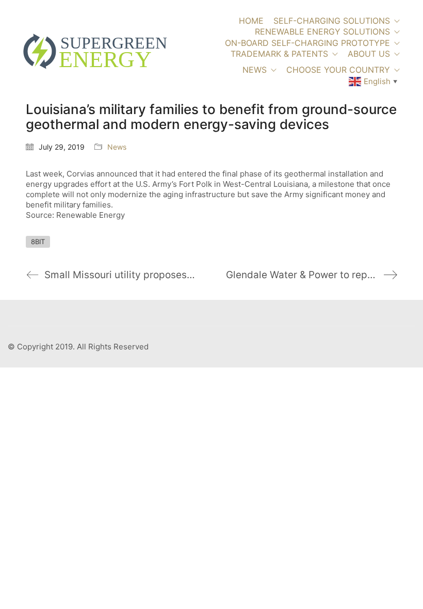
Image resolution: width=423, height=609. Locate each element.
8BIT (38, 241)
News (116, 146)
